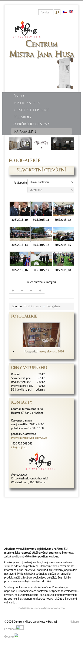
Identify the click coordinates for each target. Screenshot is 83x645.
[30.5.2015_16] (19, 259)
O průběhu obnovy (31, 124)
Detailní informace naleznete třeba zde (42, 608)
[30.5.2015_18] (63, 259)
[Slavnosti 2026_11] (41, 335)
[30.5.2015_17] (41, 259)
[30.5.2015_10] (19, 209)
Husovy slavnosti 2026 (50, 351)
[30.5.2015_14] (41, 234)
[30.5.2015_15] (63, 234)
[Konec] (40, 291)
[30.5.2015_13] (19, 234)
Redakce (9, 614)
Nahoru (74, 621)
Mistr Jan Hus (26, 103)
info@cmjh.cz (19, 447)
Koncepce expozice (31, 110)
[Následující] (31, 291)
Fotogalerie (25, 131)
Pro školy (22, 117)
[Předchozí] (22, 291)
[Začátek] (13, 291)
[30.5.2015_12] (63, 209)
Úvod (18, 96)
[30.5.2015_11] (41, 209)
